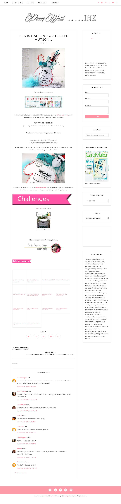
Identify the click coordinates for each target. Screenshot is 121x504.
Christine (20, 426)
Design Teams (17, 3)
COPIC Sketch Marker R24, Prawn (32, 309)
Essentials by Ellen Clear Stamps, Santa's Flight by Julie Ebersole (33, 281)
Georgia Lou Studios (70, 496)
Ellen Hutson (41, 187)
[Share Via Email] (50, 336)
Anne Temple (21, 391)
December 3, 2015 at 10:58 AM (27, 400)
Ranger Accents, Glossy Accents (47, 295)
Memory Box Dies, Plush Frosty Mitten (18, 309)
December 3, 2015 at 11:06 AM (27, 411)
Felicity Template (52, 496)
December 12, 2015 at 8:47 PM (27, 468)
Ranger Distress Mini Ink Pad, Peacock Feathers (48, 280)
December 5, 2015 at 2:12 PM (26, 457)
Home (6, 3)
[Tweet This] (28, 336)
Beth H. (19, 415)
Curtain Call (40, 208)
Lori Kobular (21, 404)
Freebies (30, 3)
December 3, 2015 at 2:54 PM (26, 422)
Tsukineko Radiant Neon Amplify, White (61, 295)
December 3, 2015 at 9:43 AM (26, 386)
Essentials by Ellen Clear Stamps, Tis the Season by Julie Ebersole (18, 281)
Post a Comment (20, 473)
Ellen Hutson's (62, 115)
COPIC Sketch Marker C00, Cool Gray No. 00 (19, 323)
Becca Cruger (21, 378)
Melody (19, 448)
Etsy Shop (55, 3)
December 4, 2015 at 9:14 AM (26, 444)
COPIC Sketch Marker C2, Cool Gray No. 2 (33, 323)
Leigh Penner (21, 437)
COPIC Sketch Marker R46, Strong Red (61, 309)
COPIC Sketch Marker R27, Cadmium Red (47, 309)
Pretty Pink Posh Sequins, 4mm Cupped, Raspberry (33, 295)
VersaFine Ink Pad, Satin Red (19, 294)
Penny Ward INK (43, 496)
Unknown (20, 462)
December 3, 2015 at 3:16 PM (26, 433)
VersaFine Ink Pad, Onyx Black (62, 279)
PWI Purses (42, 3)
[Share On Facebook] (36, 336)
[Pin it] (43, 336)
